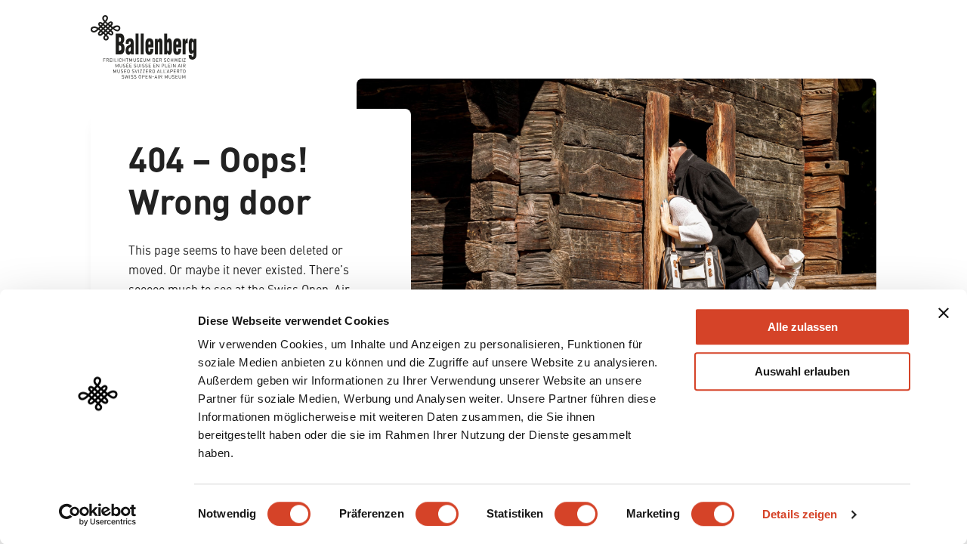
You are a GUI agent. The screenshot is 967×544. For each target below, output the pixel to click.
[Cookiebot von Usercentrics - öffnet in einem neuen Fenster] (98, 514)
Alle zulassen (803, 326)
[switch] (437, 514)
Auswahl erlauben (802, 371)
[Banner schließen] (943, 313)
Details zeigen (799, 514)
